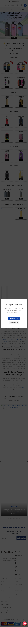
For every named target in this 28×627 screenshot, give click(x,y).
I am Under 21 (14, 322)
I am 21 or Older (14, 318)
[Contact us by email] (25, 623)
